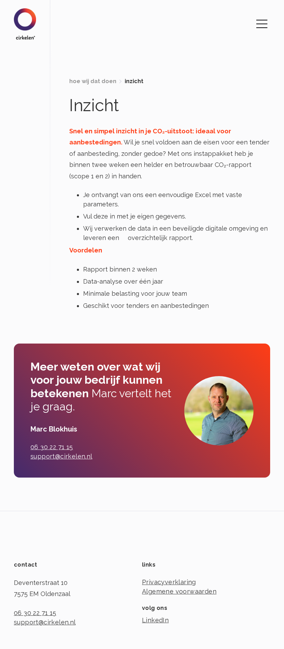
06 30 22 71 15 (51, 447)
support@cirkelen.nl (61, 456)
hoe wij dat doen (92, 81)
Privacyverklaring (169, 582)
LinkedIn (155, 620)
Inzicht (134, 81)
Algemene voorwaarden (179, 591)
